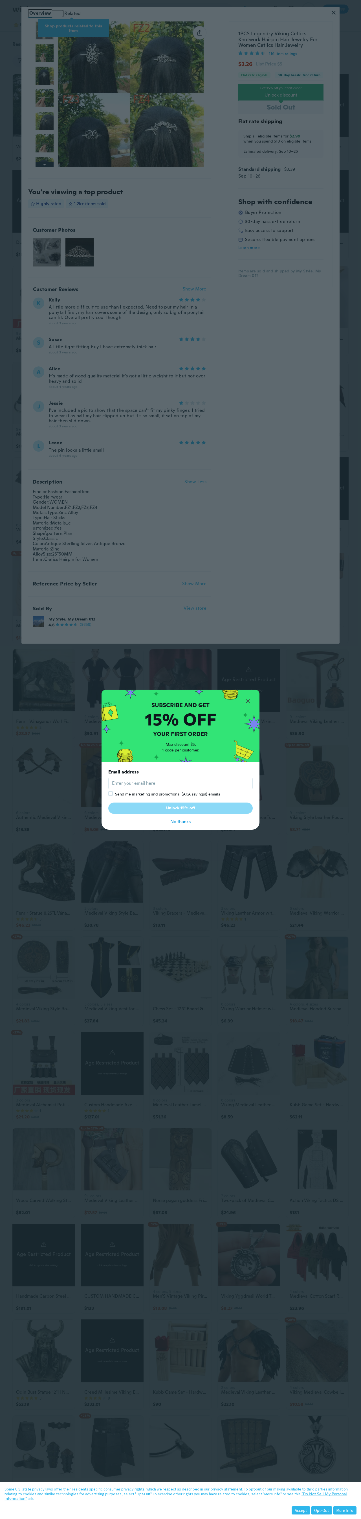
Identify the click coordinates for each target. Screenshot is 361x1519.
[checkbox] (110, 793)
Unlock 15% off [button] (180, 807)
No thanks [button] (180, 822)
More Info (344, 1510)
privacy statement (226, 1489)
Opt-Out (321, 1510)
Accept (301, 1510)
